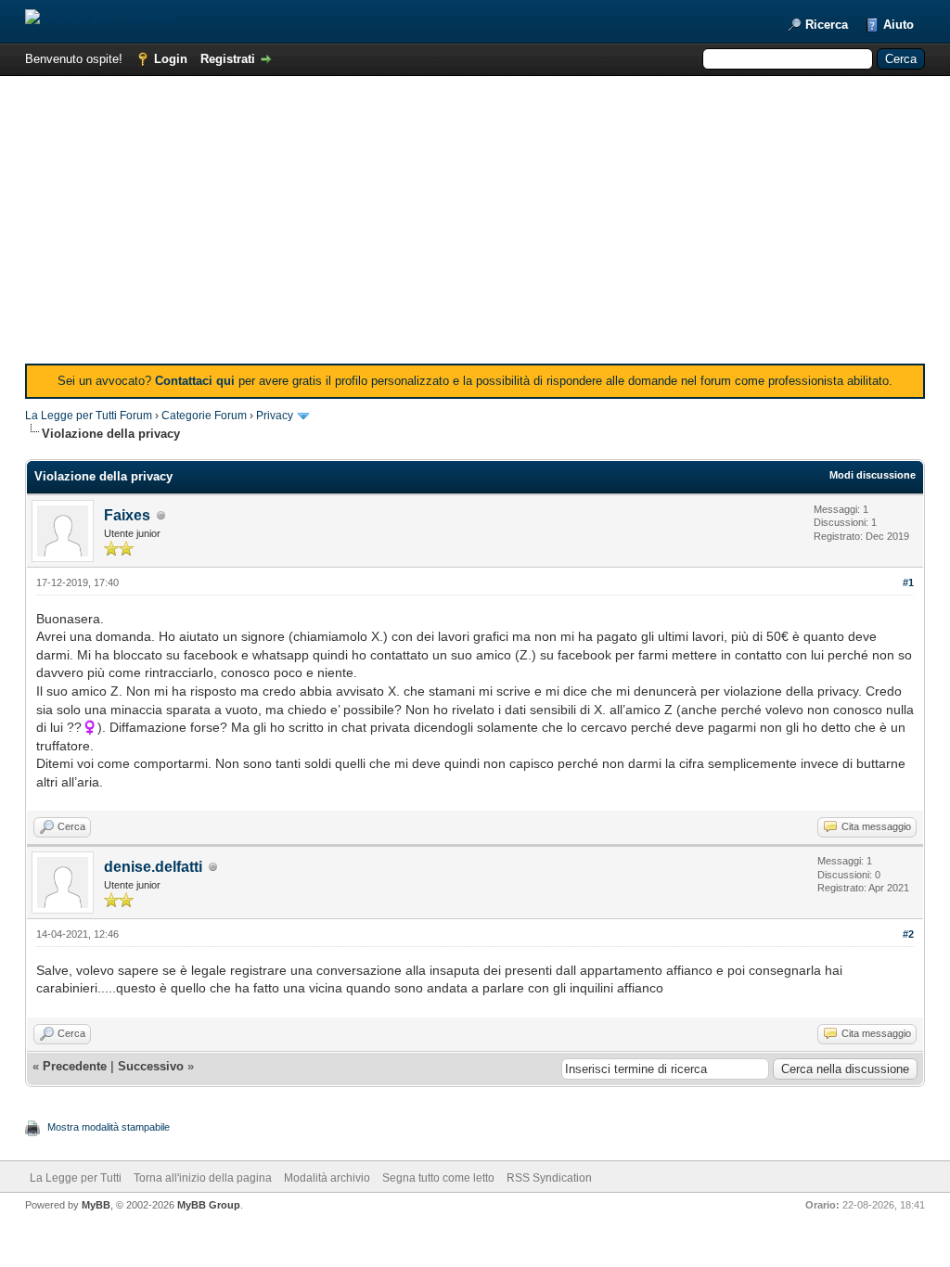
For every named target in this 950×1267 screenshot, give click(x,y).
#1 (908, 582)
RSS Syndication (549, 1177)
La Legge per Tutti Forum (88, 415)
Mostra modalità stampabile (108, 1127)
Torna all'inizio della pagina (203, 1177)
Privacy (274, 415)
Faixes (127, 515)
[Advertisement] (475, 224)
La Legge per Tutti (76, 1177)
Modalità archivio (327, 1177)
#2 (908, 934)
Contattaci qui (195, 381)
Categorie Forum (204, 415)
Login (170, 59)
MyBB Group (208, 1204)
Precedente (75, 1066)
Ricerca (826, 25)
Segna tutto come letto (438, 1177)
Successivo (151, 1066)
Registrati (227, 59)
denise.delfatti (153, 867)
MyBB (96, 1204)
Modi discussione (872, 474)
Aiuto (898, 25)
